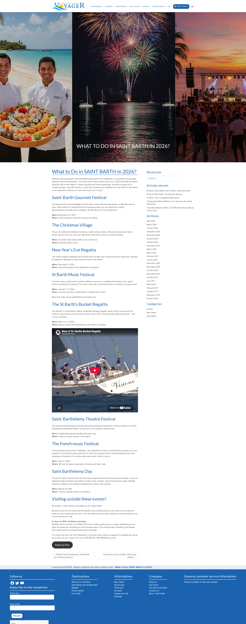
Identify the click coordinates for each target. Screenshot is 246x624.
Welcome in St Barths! (81, 582)
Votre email (15, 604)
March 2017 (152, 284)
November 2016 (153, 295)
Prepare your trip (121, 593)
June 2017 (151, 281)
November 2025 (153, 235)
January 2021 (152, 260)
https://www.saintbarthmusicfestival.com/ (78, 297)
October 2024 (152, 239)
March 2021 (152, 253)
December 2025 (153, 232)
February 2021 (153, 256)
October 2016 (152, 298)
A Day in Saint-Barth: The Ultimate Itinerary (164, 194)
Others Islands (78, 591)
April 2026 (151, 221)
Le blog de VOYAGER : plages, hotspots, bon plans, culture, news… (83, 567)
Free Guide (76, 593)
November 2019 (153, 274)
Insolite (150, 309)
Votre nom (14, 593)
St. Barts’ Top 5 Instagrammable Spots (163, 198)
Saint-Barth (151, 316)
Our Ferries (153, 585)
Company (109, 6)
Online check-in (158, 6)
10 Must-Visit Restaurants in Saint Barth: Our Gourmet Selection (72, 556)
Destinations (96, 6)
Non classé (151, 312)
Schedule (146, 6)
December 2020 (153, 263)
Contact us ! (154, 591)
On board (118, 591)
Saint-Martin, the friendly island (85, 585)
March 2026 (152, 224)
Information (121, 6)
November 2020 (153, 267)
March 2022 (152, 249)
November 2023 (153, 246)
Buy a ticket (182, 6)
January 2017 (152, 291)
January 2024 (152, 242)
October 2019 (152, 277)
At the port (118, 588)
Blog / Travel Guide (157, 593)
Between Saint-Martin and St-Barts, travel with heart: (169, 191)
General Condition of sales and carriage (200, 582)
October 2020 (152, 270)
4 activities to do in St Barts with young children (119, 556)
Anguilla (75, 588)
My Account (135, 6)
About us (153, 582)
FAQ (169, 6)
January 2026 (152, 228)
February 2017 (153, 288)
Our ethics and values (158, 588)
